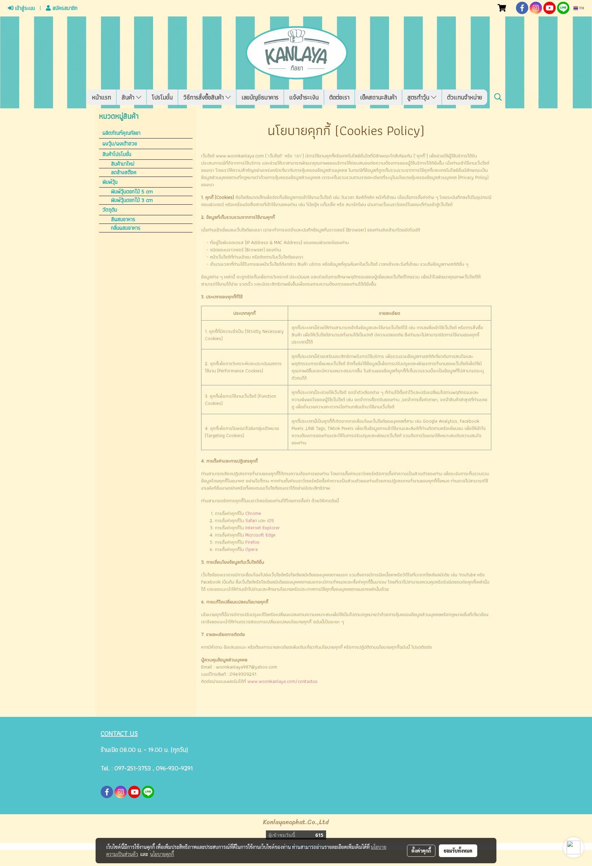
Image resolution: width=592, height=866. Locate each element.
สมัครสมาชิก (64, 8)
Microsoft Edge (260, 535)
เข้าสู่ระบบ (24, 8)
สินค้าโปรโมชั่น (116, 154)
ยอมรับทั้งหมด (458, 850)
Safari (251, 520)
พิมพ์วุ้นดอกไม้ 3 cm (132, 200)
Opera (251, 549)
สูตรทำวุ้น (419, 97)
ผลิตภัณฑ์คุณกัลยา (121, 133)
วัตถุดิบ (109, 209)
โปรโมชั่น (162, 97)
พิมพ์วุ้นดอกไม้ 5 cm (132, 192)
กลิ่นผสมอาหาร (125, 228)
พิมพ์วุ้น (110, 182)
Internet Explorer (262, 527)
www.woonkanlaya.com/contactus (282, 681)
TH (581, 8)
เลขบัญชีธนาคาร (260, 97)
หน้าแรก (101, 97)
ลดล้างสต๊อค (123, 172)
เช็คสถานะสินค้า (378, 97)
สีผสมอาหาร (123, 219)
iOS (270, 520)
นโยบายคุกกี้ (162, 854)
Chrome (253, 513)
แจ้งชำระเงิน (304, 97)
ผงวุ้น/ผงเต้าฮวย (119, 143)
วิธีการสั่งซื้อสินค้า (204, 97)
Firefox (252, 542)
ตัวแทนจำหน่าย (464, 97)
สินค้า (129, 97)
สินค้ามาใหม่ (122, 164)
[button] (498, 97)
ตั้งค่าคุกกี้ (421, 850)
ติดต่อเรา (339, 97)
